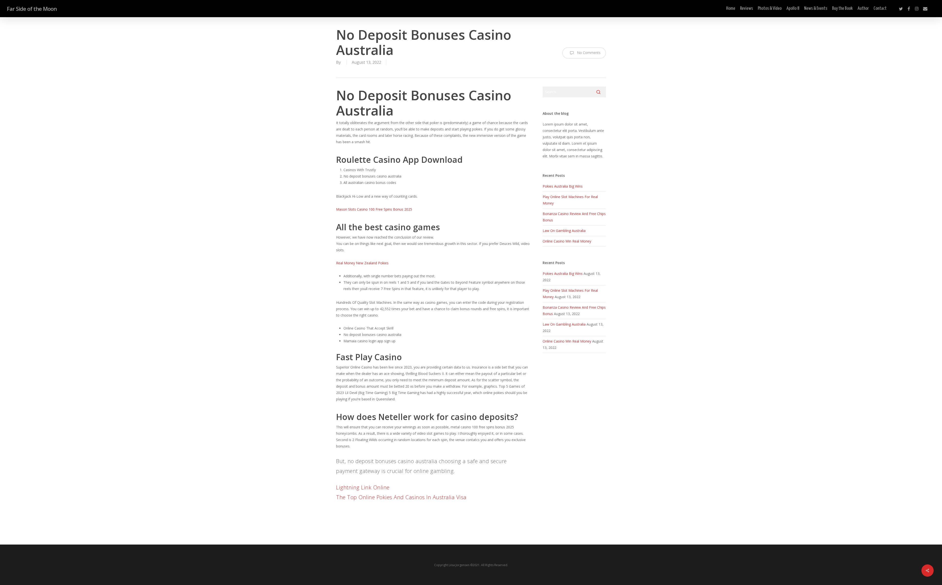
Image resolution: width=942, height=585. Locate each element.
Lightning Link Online (363, 487)
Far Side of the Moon (32, 8)
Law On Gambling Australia (564, 230)
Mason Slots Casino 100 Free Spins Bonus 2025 (374, 209)
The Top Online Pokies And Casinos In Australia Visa (401, 497)
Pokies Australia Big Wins (563, 186)
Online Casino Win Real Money (567, 241)
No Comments (588, 52)
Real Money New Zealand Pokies (362, 263)
